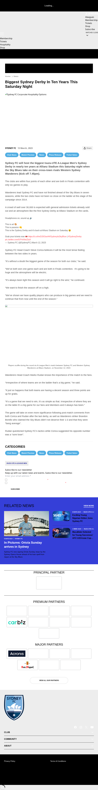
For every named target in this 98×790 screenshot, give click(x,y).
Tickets (3, 41)
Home (7, 76)
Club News (11, 155)
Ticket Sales (71, 155)
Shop (2, 47)
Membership (6, 38)
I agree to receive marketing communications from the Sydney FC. (37, 483)
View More (89, 506)
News (16, 76)
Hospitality (5, 44)
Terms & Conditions (58, 761)
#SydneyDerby (75, 236)
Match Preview (28, 155)
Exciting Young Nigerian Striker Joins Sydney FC (82, 518)
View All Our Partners (49, 680)
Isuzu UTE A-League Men (17, 463)
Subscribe (15, 489)
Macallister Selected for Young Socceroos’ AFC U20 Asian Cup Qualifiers (82, 535)
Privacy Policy (26, 479)
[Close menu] (92, 776)
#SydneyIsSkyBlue (57, 236)
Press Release (55, 155)
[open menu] (2, 34)
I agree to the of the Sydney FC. (28, 479)
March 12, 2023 (39, 243)
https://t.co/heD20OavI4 (38, 236)
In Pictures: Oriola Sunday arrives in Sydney (23, 544)
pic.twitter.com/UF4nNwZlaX (18, 239)
